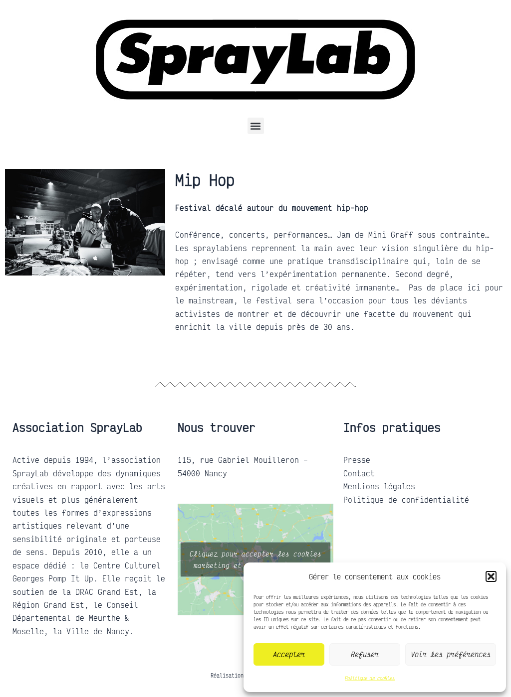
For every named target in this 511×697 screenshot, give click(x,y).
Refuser (365, 654)
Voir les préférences (451, 654)
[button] (491, 576)
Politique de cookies (370, 678)
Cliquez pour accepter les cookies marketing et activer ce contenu (255, 559)
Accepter (289, 654)
